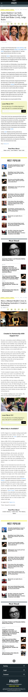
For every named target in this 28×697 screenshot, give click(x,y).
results (14, 436)
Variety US (6, 143)
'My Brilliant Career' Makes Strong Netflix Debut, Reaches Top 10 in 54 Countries (16, 173)
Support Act (12, 502)
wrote (11, 129)
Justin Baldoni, (14, 150)
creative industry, (6, 511)
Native (14, 513)
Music (4, 264)
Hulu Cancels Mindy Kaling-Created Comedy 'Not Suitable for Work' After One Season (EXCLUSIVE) (16, 224)
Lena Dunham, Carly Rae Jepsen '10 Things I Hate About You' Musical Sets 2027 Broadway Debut (16, 210)
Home (2, 9)
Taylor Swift (21, 150)
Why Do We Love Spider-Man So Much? (15, 216)
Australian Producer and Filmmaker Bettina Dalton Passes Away (13, 259)
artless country (11, 490)
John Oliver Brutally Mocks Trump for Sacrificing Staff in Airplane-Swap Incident (16, 166)
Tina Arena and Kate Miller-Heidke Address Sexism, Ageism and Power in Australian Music (16, 180)
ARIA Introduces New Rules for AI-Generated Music (10, 290)
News (12, 9)
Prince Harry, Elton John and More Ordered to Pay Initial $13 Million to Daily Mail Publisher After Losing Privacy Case (16, 203)
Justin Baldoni (20, 47)
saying (12, 84)
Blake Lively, (7, 150)
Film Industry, (22, 511)
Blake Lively (17, 49)
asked (8, 56)
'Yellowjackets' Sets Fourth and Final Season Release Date (16, 187)
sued (5, 132)
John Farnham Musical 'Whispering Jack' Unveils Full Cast (10, 284)
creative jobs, (14, 511)
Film (7, 9)
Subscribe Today (14, 686)
